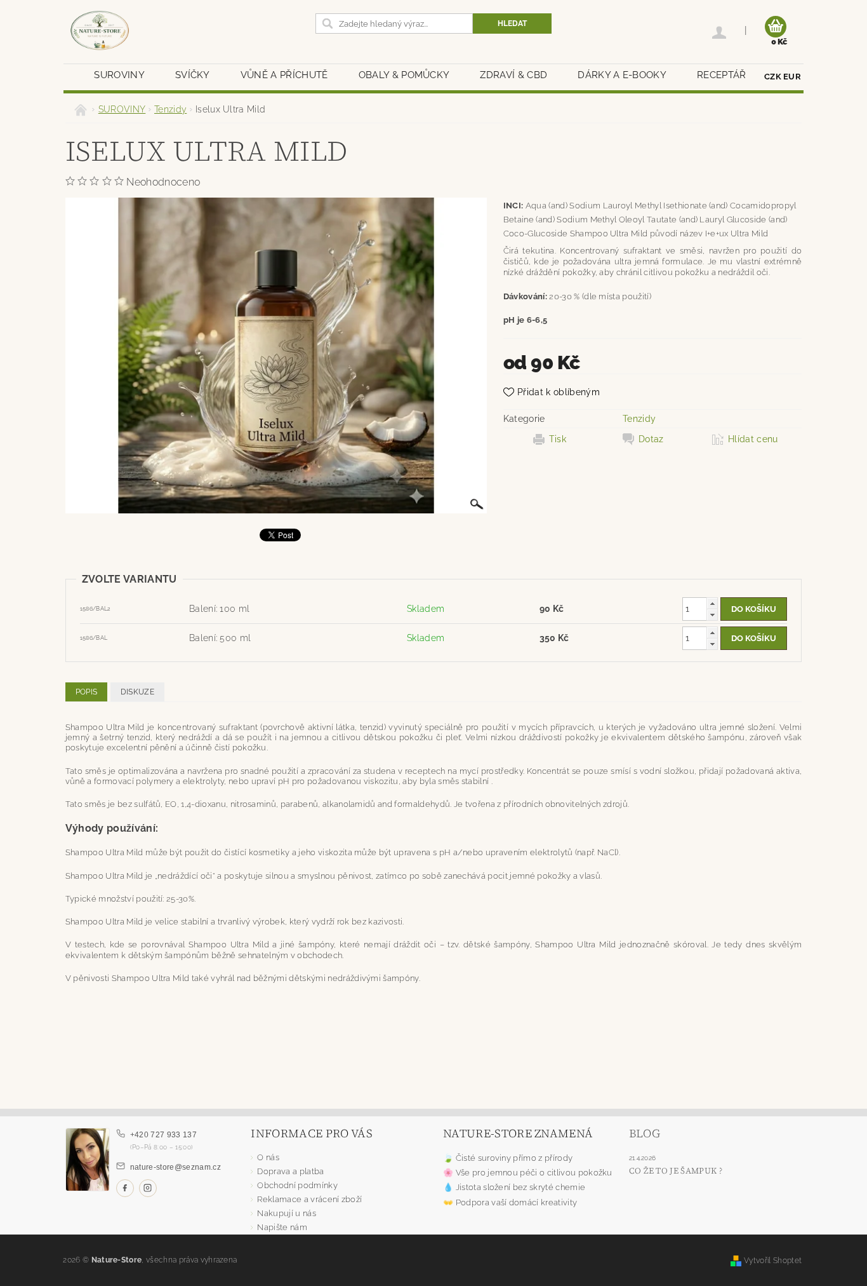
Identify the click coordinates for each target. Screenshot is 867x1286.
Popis (87, 691)
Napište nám (282, 1227)
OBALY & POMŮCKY (404, 75)
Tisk (557, 439)
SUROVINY (119, 75)
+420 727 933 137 (163, 1134)
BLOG (644, 1133)
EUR (792, 76)
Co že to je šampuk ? (675, 1170)
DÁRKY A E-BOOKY (622, 75)
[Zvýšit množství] (712, 603)
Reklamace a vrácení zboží (309, 1199)
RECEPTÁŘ (721, 75)
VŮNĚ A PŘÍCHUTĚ (284, 75)
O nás (268, 1157)
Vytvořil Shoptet (773, 1260)
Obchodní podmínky (297, 1185)
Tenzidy (639, 419)
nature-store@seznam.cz (175, 1167)
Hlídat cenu (753, 439)
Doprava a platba (290, 1171)
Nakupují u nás (286, 1213)
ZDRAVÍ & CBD (513, 75)
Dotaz (651, 439)
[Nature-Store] (100, 31)
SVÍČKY (192, 75)
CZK (772, 76)
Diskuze (137, 691)
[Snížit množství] (712, 615)
